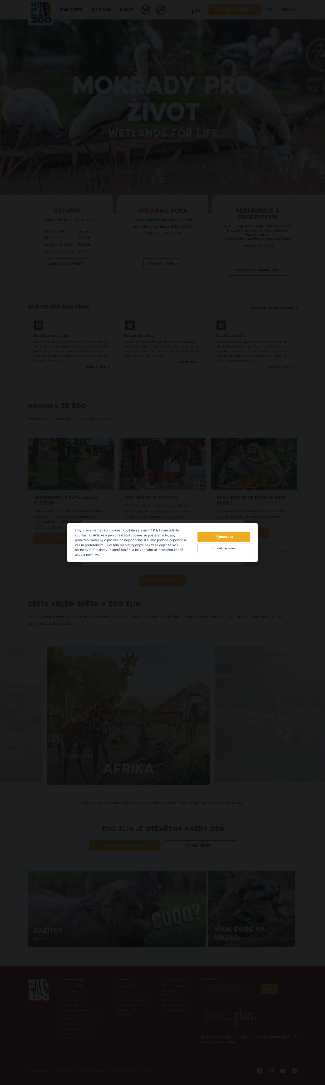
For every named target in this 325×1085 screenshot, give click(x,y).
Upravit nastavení (224, 548)
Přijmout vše (224, 537)
